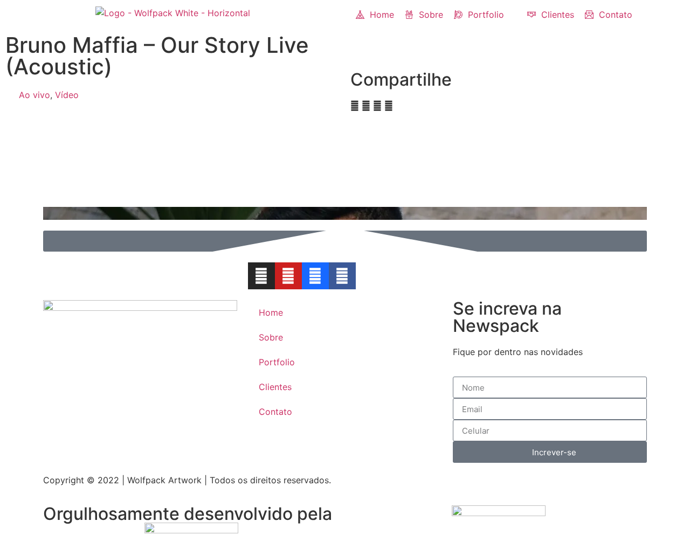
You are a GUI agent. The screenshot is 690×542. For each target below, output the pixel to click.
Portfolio (277, 362)
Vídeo (67, 94)
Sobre (271, 337)
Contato (275, 411)
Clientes (275, 386)
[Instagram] (261, 275)
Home (271, 312)
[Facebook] (342, 275)
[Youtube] (288, 275)
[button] (485, 14)
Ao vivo (34, 94)
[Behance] (315, 275)
